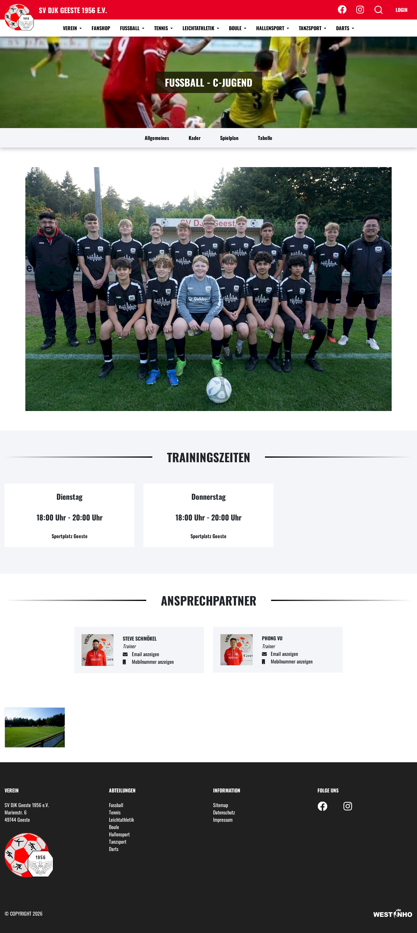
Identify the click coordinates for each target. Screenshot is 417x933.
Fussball (130, 28)
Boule (236, 28)
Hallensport (270, 28)
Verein (70, 28)
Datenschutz (224, 812)
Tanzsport (311, 28)
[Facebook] (342, 10)
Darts (343, 28)
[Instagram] (360, 10)
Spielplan (229, 137)
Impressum (223, 819)
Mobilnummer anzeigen (153, 661)
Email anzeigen (145, 654)
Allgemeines (157, 137)
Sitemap (220, 805)
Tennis (161, 28)
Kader (195, 137)
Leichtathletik (199, 28)
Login (402, 9)
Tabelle (265, 137)
